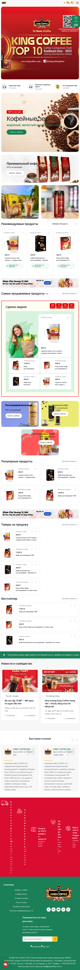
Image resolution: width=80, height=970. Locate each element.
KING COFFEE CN (21, 749)
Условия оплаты (21, 894)
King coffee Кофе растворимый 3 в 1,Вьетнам (62, 259)
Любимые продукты (62, 232)
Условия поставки (21, 898)
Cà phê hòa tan (51, 696)
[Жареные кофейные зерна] (30, 86)
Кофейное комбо (9, 232)
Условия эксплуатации (21, 907)
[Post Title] (20, 681)
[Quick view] (36, 531)
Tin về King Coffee (13, 696)
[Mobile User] (64, 3)
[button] (76, 224)
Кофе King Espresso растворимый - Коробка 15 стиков (40, 259)
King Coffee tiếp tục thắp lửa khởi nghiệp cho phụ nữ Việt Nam (59, 707)
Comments (30, 718)
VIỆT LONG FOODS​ (62, 751)
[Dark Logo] (3, 3)
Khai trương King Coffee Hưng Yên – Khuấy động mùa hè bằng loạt (20, 703)
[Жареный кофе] (4, 87)
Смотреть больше (69, 293)
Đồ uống (63, 696)
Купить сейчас (16, 132)
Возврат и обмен (21, 890)
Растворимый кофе (69, 85)
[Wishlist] (22, 232)
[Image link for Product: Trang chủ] (14, 243)
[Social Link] (49, 909)
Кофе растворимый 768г (29, 368)
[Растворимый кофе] (58, 87)
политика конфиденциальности (21, 911)
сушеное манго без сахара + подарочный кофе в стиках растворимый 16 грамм (13, 259)
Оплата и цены (21, 902)
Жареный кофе (15, 85)
